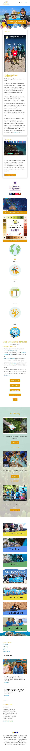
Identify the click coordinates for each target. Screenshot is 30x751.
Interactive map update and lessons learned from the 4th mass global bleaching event (14, 691)
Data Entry (5, 646)
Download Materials (15, 395)
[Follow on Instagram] (16, 194)
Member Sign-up (15, 380)
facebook (24, 352)
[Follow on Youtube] (19, 194)
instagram (6, 354)
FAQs (15, 399)
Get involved (15, 442)
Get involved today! (10, 175)
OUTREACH (19, 13)
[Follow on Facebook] (10, 194)
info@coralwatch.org (8, 721)
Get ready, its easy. (12, 350)
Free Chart (5, 644)
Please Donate (15, 385)
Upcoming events (15, 390)
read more (6, 682)
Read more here (17, 132)
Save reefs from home (9, 358)
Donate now (7, 375)
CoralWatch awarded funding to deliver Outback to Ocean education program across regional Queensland (14, 678)
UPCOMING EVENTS (16, 22)
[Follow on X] (13, 194)
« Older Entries (6, 701)
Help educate (15, 476)
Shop (4, 648)
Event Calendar (6, 651)
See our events (15, 510)
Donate (5, 649)
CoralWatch (13, 364)
